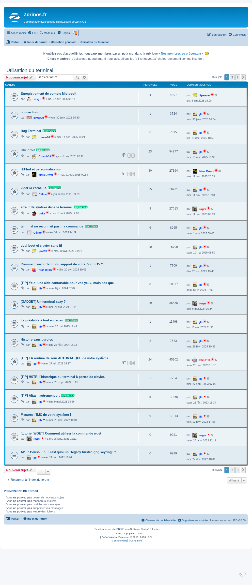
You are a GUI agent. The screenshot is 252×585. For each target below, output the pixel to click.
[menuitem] (33, 33)
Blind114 (204, 360)
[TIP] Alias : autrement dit (40, 395)
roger (202, 209)
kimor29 (38, 117)
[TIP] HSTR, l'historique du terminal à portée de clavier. (63, 377)
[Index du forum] (14, 17)
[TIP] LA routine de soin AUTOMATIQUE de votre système (64, 358)
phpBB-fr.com (134, 533)
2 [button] (232, 77)
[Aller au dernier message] (216, 95)
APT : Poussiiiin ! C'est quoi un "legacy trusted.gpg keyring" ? (68, 452)
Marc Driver (46, 174)
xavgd (37, 99)
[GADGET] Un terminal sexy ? (43, 301)
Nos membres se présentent (181, 53)
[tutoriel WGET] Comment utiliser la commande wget (61, 433)
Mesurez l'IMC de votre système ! (46, 415)
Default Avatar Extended (115, 537)
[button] (243, 77)
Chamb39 (45, 156)
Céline (43, 194)
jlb (201, 114)
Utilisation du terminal (29, 70)
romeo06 (44, 137)
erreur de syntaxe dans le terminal (47, 207)
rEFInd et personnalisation (41, 169)
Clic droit (28, 150)
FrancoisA (45, 269)
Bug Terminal (31, 131)
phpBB (116, 529)
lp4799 (43, 251)
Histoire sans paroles (37, 339)
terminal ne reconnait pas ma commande (52, 226)
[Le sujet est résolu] (48, 131)
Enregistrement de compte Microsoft (48, 93)
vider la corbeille (33, 188)
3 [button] (237, 77)
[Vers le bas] (242, 575)
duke (42, 213)
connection (29, 112)
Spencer (204, 95)
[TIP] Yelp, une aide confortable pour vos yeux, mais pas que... (69, 283)
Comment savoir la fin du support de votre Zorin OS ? (62, 264)
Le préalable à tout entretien (42, 320)
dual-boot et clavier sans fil (41, 245)
